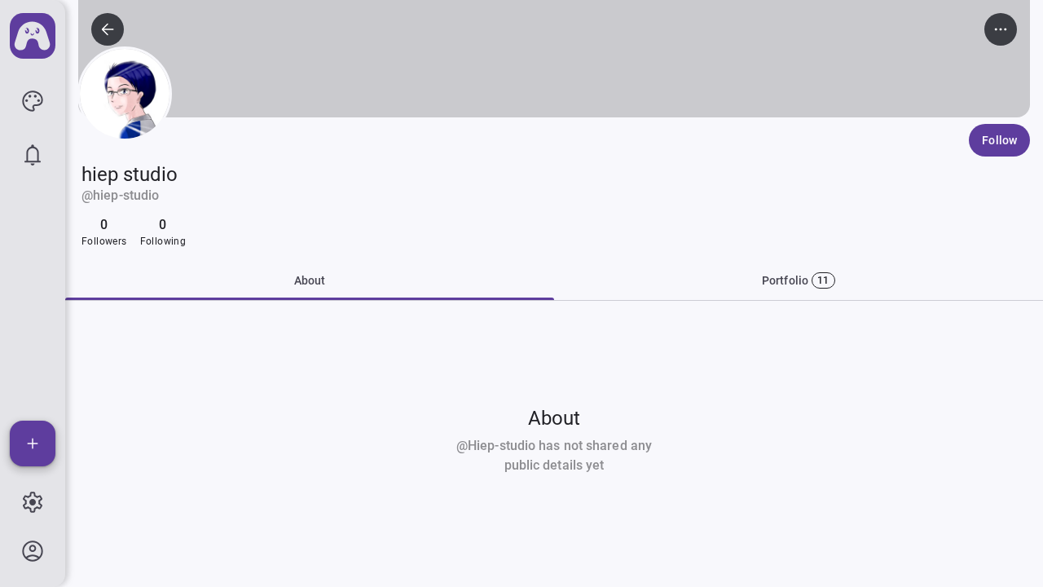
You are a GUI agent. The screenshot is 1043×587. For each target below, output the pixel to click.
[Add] (32, 443)
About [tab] (310, 280)
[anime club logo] (32, 36)
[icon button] (32, 101)
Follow (999, 140)
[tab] (798, 280)
